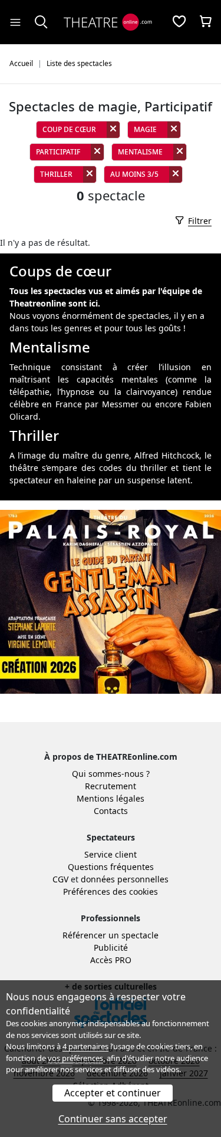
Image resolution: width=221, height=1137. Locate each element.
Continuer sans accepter (112, 1118)
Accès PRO (110, 959)
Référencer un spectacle (110, 935)
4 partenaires (85, 1046)
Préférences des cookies (110, 891)
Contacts (111, 810)
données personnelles (125, 879)
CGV (60, 879)
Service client (110, 854)
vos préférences (75, 1058)
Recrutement (110, 786)
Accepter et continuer (112, 1092)
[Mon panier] (206, 22)
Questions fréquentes (111, 866)
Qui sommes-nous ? (111, 773)
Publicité (111, 947)
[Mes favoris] (179, 22)
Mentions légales (110, 798)
